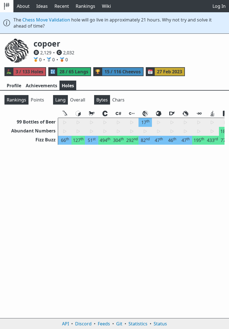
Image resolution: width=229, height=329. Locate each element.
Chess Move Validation (46, 20)
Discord (83, 324)
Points (37, 100)
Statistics (137, 324)
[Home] (6, 6)
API (65, 324)
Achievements (41, 86)
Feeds (104, 324)
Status (160, 324)
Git (119, 324)
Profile (14, 86)
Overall (77, 100)
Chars (118, 100)
